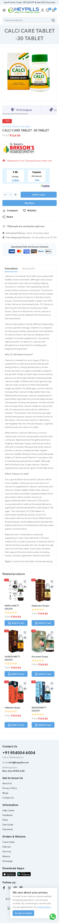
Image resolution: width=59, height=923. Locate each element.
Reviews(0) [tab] (28, 268)
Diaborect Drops (40, 605)
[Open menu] (4, 10)
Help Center (8, 810)
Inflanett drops (12, 707)
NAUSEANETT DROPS (39, 709)
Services (6, 851)
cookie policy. (44, 907)
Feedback (7, 815)
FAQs (5, 819)
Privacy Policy (9, 788)
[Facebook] (4, 888)
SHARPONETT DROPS (12, 658)
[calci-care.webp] (29, 74)
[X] (9, 888)
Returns (6, 856)
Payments (7, 829)
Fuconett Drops (40, 656)
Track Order (8, 842)
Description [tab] (11, 268)
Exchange (7, 861)
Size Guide (7, 824)
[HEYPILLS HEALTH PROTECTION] (23, 10)
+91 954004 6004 (18, 752)
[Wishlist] (25, 581)
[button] (16, 623)
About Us (7, 783)
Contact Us (8, 797)
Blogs (5, 793)
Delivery (6, 846)
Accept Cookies (23, 913)
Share (9, 216)
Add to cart (38, 194)
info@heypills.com (18, 762)
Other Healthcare (16, 126)
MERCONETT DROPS (12, 607)
